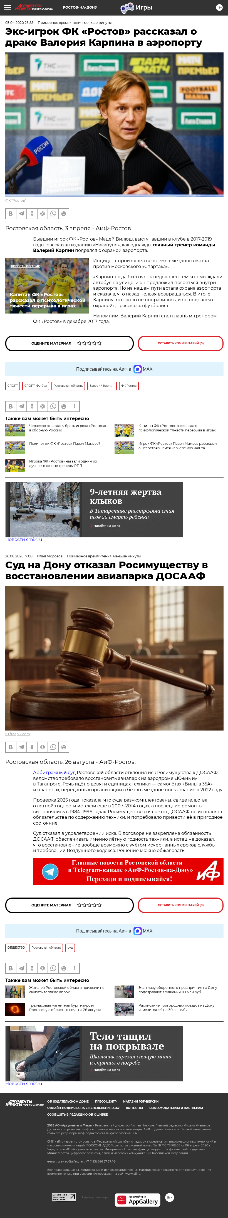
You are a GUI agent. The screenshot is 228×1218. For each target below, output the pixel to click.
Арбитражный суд (54, 772)
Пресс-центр (106, 1101)
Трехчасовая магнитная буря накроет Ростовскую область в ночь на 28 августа (65, 1007)
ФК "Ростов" (15, 200)
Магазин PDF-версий (140, 1101)
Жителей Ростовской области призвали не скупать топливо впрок (66, 989)
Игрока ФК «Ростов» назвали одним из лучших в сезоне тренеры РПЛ (63, 463)
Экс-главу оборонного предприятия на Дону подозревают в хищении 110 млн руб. (177, 989)
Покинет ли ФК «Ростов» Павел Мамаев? (64, 443)
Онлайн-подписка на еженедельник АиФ (83, 1108)
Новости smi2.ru (23, 539)
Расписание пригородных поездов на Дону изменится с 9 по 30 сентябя (176, 1007)
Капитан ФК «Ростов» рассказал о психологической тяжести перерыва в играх (176, 428)
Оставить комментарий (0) (181, 343)
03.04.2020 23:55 (19, 23)
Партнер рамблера (95, 1197)
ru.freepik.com (17, 734)
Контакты (134, 1108)
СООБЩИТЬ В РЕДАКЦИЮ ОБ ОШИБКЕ (77, 1114)
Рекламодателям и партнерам (176, 1108)
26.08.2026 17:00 (19, 556)
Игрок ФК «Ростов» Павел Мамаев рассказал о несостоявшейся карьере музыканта (177, 445)
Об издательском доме (68, 1101)
